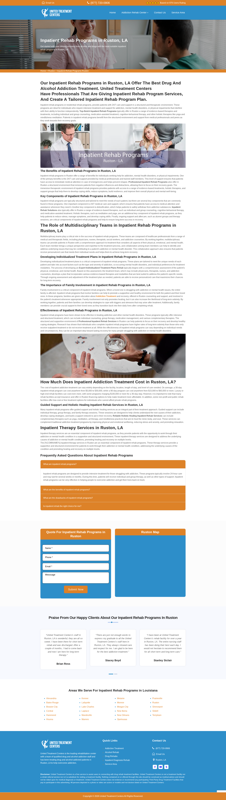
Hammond (51, 715)
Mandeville (87, 715)
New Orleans (123, 715)
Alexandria (51, 698)
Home (112, 12)
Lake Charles (88, 707)
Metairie (121, 698)
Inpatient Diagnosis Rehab (117, 760)
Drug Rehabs (111, 756)
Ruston (51, 71)
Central (49, 711)
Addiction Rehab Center (134, 12)
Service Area (178, 12)
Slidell (155, 711)
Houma (49, 719)
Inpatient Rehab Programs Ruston (73, 71)
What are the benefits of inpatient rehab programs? (66, 490)
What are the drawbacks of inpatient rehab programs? (68, 498)
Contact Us (160, 12)
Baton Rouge (52, 702)
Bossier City (52, 707)
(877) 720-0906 (100, 2)
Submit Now (75, 589)
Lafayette (86, 702)
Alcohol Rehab (112, 752)
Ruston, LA (161, 760)
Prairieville (157, 698)
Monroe (120, 702)
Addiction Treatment (114, 748)
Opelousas (122, 719)
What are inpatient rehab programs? (60, 464)
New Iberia (122, 711)
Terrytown (156, 715)
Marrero (85, 719)
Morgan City (122, 707)
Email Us (50, 3)
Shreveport (157, 707)
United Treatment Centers (112, 796)
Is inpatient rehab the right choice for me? (62, 506)
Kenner (85, 698)
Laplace (85, 711)
